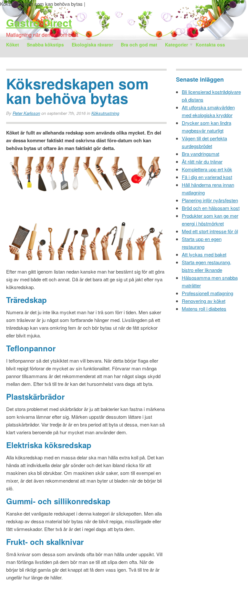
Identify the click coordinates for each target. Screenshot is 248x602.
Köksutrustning (105, 113)
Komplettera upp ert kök (207, 169)
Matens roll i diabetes (204, 308)
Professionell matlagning (207, 293)
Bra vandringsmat (200, 153)
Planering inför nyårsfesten (210, 200)
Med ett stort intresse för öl (210, 231)
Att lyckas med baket (204, 254)
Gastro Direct (39, 22)
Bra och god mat (139, 44)
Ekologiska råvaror (92, 44)
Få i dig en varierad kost (207, 177)
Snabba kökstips (45, 44)
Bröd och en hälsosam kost (211, 208)
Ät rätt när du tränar (202, 161)
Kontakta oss (210, 44)
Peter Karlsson (26, 113)
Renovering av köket (203, 300)
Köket (12, 44)
